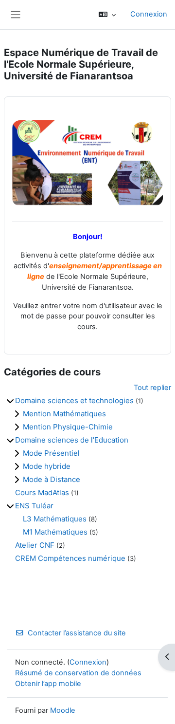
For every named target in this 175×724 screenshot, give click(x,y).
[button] (107, 14)
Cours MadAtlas (42, 492)
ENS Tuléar (34, 505)
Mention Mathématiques (64, 413)
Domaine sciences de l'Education (71, 440)
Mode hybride (46, 466)
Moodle (62, 710)
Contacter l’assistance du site (77, 633)
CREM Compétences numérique (70, 558)
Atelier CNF (34, 545)
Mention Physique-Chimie (68, 426)
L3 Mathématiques (55, 518)
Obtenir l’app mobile (48, 683)
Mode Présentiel (51, 453)
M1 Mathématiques (55, 532)
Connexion (148, 14)
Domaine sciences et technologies (74, 400)
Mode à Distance (51, 479)
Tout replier (152, 387)
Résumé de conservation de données (78, 672)
